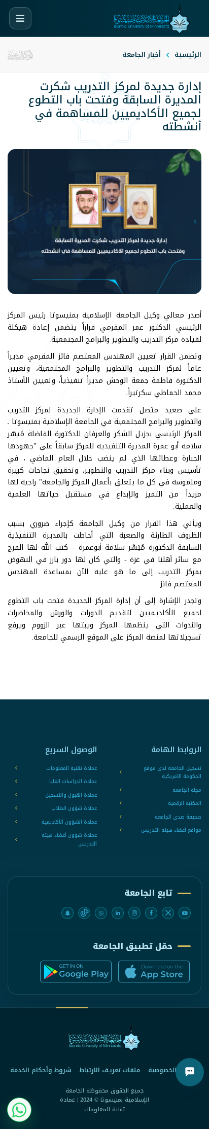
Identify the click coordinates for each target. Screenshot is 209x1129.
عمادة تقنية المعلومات (71, 768)
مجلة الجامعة (186, 790)
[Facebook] (151, 913)
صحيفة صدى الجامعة (178, 817)
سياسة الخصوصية (173, 1070)
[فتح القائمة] (20, 18)
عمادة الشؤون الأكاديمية (69, 822)
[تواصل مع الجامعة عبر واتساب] (19, 1110)
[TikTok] (84, 913)
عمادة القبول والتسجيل (71, 795)
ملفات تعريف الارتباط (110, 1070)
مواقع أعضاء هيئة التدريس (171, 830)
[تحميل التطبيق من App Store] (154, 971)
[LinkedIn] (118, 913)
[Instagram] (134, 913)
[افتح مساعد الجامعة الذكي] (190, 1072)
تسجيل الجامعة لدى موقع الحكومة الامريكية (172, 772)
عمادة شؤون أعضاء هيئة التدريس (69, 839)
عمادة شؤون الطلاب (74, 808)
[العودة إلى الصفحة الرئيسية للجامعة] (104, 1037)
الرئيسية (188, 54)
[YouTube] (185, 913)
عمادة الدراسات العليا (73, 782)
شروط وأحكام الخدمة (41, 1070)
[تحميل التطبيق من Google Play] (76, 971)
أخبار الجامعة (141, 54)
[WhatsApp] (101, 913)
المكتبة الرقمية (184, 803)
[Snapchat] (67, 913)
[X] (168, 913)
